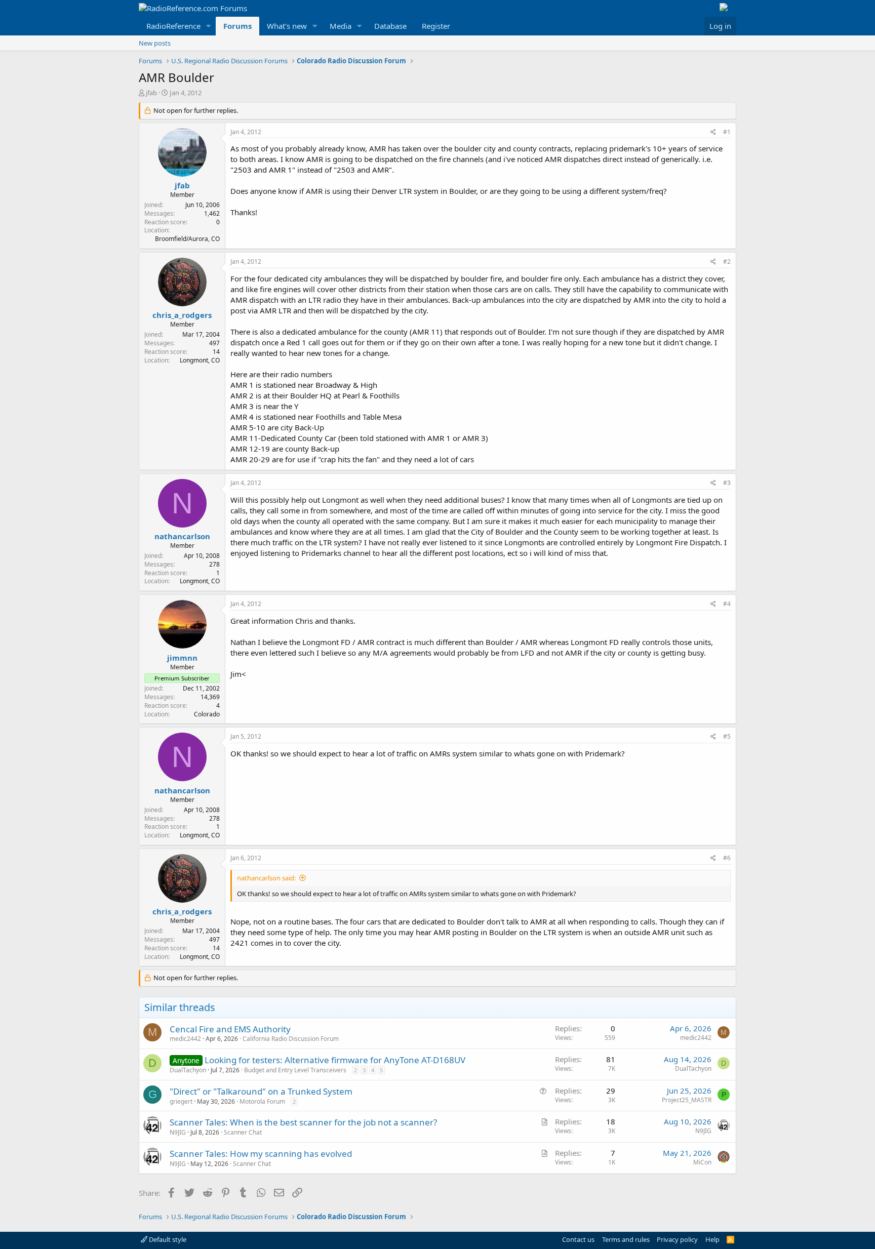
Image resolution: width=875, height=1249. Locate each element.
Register (436, 26)
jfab (151, 92)
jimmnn (182, 658)
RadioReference (173, 26)
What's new (287, 26)
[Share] (713, 132)
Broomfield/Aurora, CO (187, 238)
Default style (166, 1239)
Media (340, 26)
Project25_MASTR (686, 1100)
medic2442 (185, 1038)
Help (712, 1239)
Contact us (578, 1239)
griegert (181, 1101)
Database (390, 26)
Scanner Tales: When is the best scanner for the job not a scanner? (303, 1122)
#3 (727, 482)
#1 (727, 132)
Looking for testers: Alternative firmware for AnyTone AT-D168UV (335, 1060)
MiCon (702, 1162)
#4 (727, 603)
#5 (727, 736)
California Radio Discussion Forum (291, 1038)
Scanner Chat (243, 1132)
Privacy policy (677, 1239)
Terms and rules (626, 1239)
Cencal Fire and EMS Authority (230, 1029)
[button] (209, 26)
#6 (727, 858)
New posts (155, 43)
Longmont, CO (200, 360)
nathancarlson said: (266, 877)
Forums (237, 26)
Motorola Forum (262, 1101)
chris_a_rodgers (182, 315)
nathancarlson (182, 536)
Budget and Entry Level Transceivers (295, 1070)
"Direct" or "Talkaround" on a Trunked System (261, 1091)
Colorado (207, 714)
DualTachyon (188, 1070)
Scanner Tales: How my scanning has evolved (261, 1153)
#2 (727, 261)
